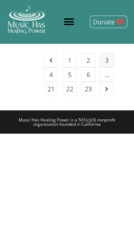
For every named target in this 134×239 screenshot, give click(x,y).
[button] (69, 22)
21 (51, 89)
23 (88, 89)
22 (69, 89)
